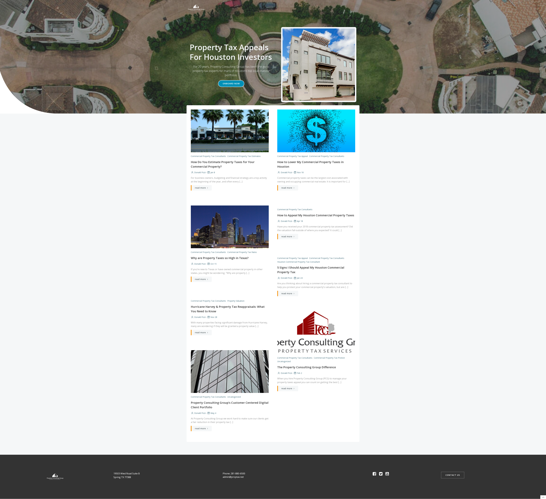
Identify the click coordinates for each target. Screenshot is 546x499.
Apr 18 (300, 221)
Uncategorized (284, 361)
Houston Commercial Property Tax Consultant (298, 261)
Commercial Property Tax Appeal (292, 156)
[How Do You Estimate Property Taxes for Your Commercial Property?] (230, 130)
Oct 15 (213, 263)
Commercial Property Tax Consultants (208, 156)
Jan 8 (212, 172)
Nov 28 (213, 317)
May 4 (213, 413)
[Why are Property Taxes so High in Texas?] (230, 226)
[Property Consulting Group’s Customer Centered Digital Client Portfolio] (230, 371)
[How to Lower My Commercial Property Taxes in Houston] (316, 130)
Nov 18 (300, 172)
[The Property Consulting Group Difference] (316, 332)
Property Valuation (235, 300)
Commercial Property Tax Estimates (244, 156)
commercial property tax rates (242, 252)
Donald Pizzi (200, 172)
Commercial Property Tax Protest (329, 357)
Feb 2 (299, 373)
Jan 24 (300, 278)
